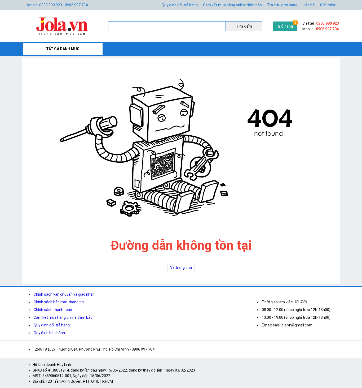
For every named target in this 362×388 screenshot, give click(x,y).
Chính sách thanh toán (53, 310)
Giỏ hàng (285, 26)
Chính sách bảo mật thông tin (59, 302)
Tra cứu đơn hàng (282, 5)
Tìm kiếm (244, 26)
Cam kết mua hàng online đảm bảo (232, 5)
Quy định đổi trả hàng (180, 5)
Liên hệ (309, 5)
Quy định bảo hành (49, 333)
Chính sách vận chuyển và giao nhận (64, 294)
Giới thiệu (328, 5)
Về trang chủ (181, 267)
